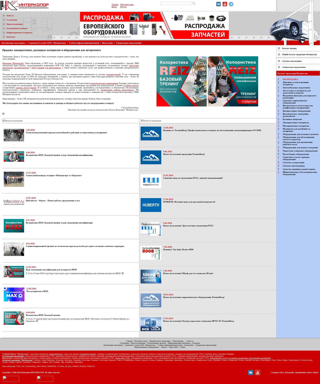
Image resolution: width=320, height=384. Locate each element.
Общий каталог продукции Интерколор (299, 54)
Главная (115, 4)
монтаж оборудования (26, 87)
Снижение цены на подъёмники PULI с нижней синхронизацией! (193, 178)
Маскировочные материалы (296, 126)
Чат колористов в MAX (37, 291)
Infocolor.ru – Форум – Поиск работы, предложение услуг (53, 200)
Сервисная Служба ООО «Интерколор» (47, 43)
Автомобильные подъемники (296, 87)
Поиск (183, 347)
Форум (123, 7)
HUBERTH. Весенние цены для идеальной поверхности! (189, 202)
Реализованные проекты (16, 28)
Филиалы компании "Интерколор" (17, 360)
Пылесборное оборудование (296, 154)
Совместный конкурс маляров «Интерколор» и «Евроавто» (54, 175)
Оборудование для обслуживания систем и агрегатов (298, 138)
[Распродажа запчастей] (173, 31)
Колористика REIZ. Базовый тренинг (43, 315)
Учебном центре (130, 85)
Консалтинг (107, 43)
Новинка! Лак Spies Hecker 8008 (178, 249)
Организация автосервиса (13, 43)
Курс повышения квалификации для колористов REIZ (51, 270)
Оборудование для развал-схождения (300, 147)
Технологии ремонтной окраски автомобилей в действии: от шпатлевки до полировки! (66, 132)
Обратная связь (127, 4)
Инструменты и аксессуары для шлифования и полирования (298, 106)
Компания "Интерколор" (13, 63)
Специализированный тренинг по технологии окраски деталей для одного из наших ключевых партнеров (75, 246)
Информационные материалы (19, 33)
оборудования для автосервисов (46, 68)
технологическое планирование (104, 83)
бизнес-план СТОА (122, 358)
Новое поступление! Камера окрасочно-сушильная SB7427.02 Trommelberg (198, 321)
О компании (11, 20)
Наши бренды (178, 341)
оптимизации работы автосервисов (117, 90)
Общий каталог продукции (159, 341)
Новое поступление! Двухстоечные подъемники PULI (188, 226)
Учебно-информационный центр (84, 43)
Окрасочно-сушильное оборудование (300, 151)
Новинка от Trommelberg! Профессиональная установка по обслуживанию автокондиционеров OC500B (212, 130)
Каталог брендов (289, 48)
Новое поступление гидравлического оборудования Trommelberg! (194, 297)
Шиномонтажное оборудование (146, 347)
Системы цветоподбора (292, 61)
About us (10, 16)
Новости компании (14, 24)
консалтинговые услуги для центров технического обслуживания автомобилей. (240, 358)
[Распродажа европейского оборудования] (130, 22)
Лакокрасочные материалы (296, 122)
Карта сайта (173, 347)
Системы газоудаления (293, 162)
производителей (113, 74)
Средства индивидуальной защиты (299, 169)
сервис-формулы (55, 354)
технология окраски (88, 354)
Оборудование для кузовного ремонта (301, 134)
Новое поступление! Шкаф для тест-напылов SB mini (188, 273)
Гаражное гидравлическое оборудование (295, 101)
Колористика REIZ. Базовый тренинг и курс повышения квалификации (59, 155)
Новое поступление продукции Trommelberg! (184, 154)
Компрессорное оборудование (297, 111)
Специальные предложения (128, 43)
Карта (114, 7)
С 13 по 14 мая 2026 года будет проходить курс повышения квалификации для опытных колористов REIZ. (73, 273)
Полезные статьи (140, 341)
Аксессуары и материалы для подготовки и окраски (297, 91)
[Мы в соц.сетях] (218, 5)
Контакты (10, 37)
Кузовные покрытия (292, 119)
